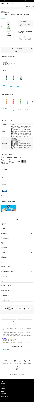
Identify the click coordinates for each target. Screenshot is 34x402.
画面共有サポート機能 (3, 396)
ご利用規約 (2, 388)
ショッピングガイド (3, 383)
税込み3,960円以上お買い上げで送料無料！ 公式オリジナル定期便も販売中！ (17, 0)
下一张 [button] (16, 27)
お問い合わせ (2, 386)
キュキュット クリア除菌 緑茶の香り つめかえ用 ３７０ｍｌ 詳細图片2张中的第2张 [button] (9, 33)
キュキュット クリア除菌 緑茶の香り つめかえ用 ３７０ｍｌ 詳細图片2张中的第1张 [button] (7, 33)
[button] (17, 48)
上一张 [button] (1, 27)
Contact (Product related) (5, 338)
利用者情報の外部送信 (3, 393)
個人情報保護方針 (3, 391)
